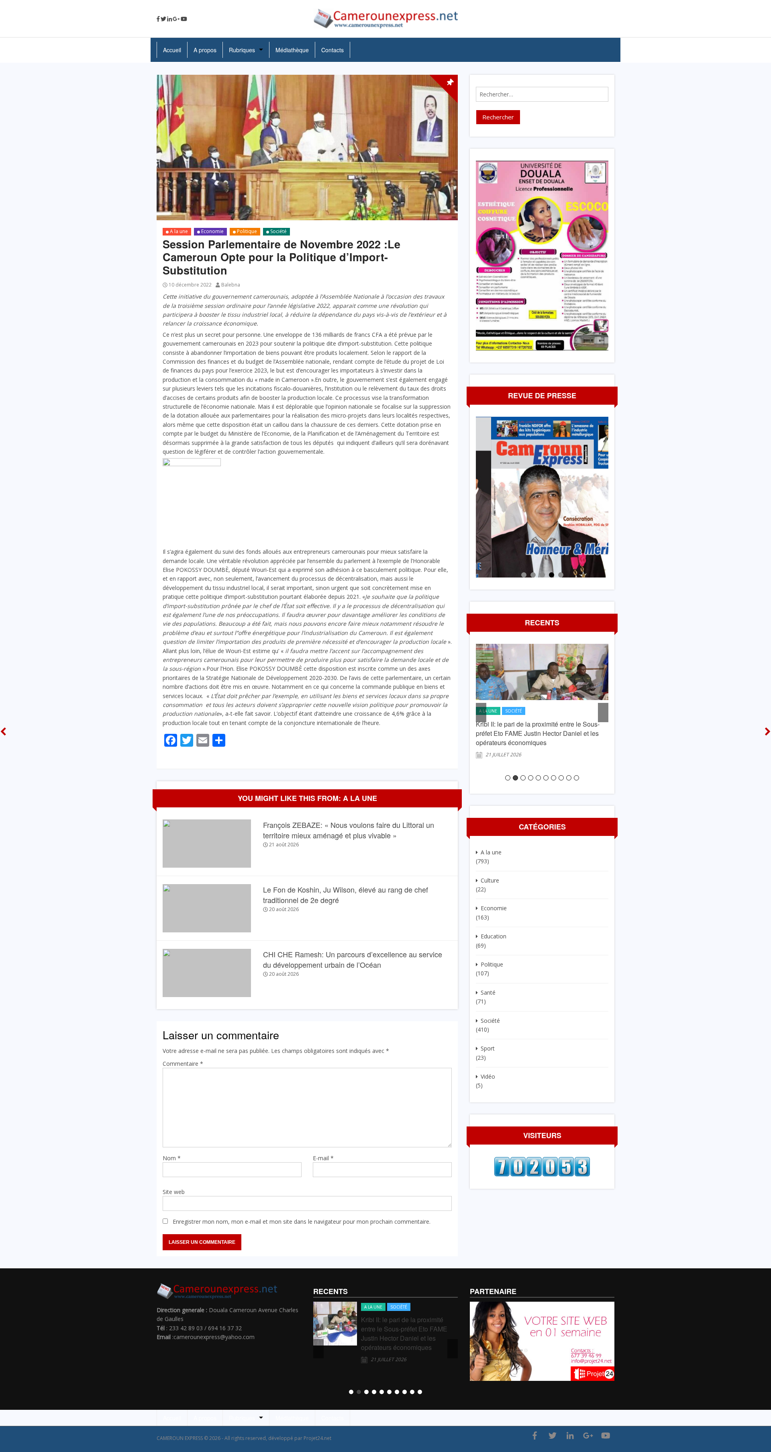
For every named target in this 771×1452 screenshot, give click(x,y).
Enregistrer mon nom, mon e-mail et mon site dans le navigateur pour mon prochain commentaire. (301, 1221)
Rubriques (242, 50)
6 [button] (546, 777)
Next (600, 497)
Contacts (332, 50)
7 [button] (553, 777)
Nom (172, 1158)
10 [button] (576, 777)
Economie (212, 231)
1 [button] (507, 777)
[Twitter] (163, 19)
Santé (488, 992)
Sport (488, 1048)
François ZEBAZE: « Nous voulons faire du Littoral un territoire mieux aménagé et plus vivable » (348, 829)
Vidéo (488, 1076)
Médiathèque (292, 50)
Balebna (230, 284)
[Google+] (176, 19)
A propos (205, 50)
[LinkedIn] (169, 19)
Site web (174, 1192)
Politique (247, 231)
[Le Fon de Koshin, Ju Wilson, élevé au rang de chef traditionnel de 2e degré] (207, 907)
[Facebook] (158, 19)
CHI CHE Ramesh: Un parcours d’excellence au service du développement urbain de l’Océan (352, 959)
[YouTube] (184, 19)
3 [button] (523, 777)
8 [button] (561, 777)
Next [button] (603, 712)
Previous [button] (481, 712)
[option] (542, 705)
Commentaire (183, 1063)
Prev (484, 497)
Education (493, 936)
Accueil (172, 50)
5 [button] (538, 777)
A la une (179, 231)
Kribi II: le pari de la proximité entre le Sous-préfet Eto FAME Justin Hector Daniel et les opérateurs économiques (538, 733)
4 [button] (530, 777)
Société (278, 231)
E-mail (323, 1158)
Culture (490, 880)
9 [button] (568, 777)
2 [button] (515, 777)
